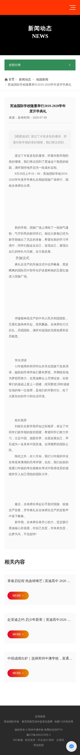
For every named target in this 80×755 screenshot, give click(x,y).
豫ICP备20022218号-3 (38, 734)
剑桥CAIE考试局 (64, 721)
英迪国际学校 (11, 721)
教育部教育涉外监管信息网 (36, 721)
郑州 (51, 740)
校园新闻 (42, 79)
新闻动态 (25, 79)
